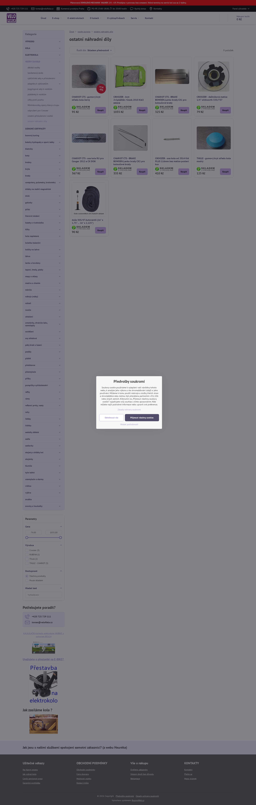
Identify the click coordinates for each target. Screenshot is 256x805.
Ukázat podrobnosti (129, 424)
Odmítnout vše (111, 417)
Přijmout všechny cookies (141, 417)
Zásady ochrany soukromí (129, 409)
